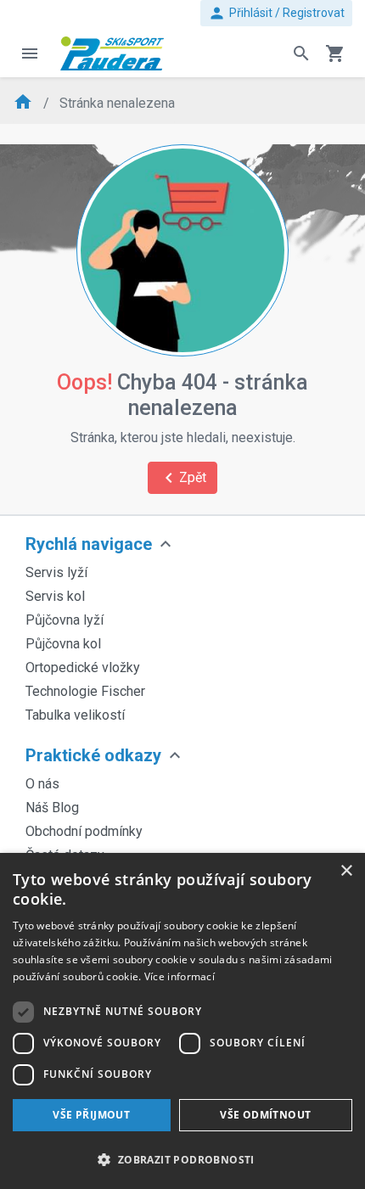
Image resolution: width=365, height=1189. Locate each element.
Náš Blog (52, 807)
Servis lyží (56, 572)
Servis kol (55, 596)
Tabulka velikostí (75, 715)
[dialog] (182, 1021)
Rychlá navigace (88, 544)
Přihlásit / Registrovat (276, 13)
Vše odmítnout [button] (265, 1115)
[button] (182, 1159)
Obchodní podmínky (84, 831)
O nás (42, 784)
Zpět (182, 478)
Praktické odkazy (93, 755)
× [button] (346, 871)
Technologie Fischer (85, 691)
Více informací (179, 976)
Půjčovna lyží (64, 620)
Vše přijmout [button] (91, 1115)
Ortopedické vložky (82, 667)
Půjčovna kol (63, 644)
